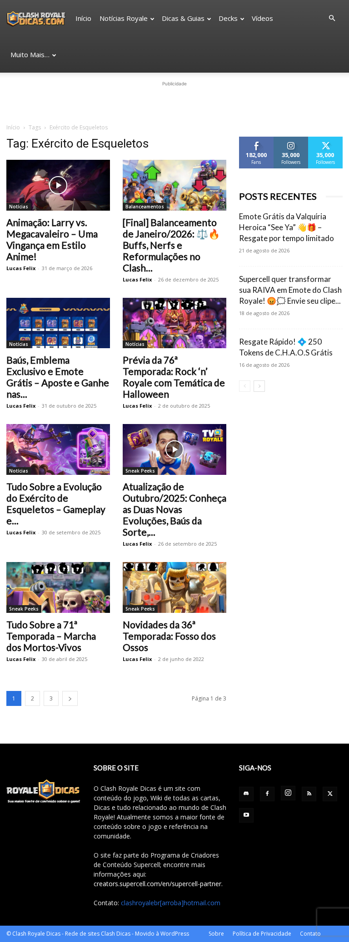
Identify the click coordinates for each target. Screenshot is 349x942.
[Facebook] (267, 794)
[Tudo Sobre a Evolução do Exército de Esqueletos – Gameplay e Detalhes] (58, 449)
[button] (332, 18)
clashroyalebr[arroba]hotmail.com (170, 902)
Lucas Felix (20, 268)
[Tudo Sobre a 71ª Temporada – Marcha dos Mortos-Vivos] (58, 587)
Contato (310, 933)
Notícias (18, 206)
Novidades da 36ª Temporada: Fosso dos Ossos (169, 636)
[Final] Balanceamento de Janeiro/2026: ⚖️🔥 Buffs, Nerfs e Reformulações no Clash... (171, 245)
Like (256, 140)
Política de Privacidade (262, 933)
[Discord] (246, 794)
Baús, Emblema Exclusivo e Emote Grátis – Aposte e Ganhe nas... (57, 376)
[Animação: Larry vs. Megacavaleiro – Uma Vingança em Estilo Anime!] (58, 185)
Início (83, 18)
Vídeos (262, 18)
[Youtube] (246, 815)
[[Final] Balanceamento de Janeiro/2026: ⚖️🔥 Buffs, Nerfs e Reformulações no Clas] (174, 185)
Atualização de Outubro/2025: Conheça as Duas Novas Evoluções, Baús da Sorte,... (174, 509)
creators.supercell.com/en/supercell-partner (157, 883)
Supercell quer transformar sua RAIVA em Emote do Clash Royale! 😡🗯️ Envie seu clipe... (290, 290)
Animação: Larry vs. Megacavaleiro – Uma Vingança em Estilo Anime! (52, 239)
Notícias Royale (124, 18)
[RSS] (309, 794)
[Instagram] (288, 793)
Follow (291, 140)
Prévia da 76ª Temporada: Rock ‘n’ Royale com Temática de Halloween (174, 376)
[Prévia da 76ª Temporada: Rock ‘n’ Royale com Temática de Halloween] (174, 323)
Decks (228, 18)
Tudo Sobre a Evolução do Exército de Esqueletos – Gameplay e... (55, 503)
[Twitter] (330, 794)
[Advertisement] (174, 102)
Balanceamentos (144, 206)
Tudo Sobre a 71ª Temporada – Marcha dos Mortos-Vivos (51, 636)
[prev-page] (244, 386)
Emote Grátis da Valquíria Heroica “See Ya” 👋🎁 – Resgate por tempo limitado (286, 227)
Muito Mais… (30, 54)
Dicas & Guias (183, 18)
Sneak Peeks (140, 471)
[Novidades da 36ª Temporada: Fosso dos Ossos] (174, 587)
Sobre (216, 933)
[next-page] (70, 698)
